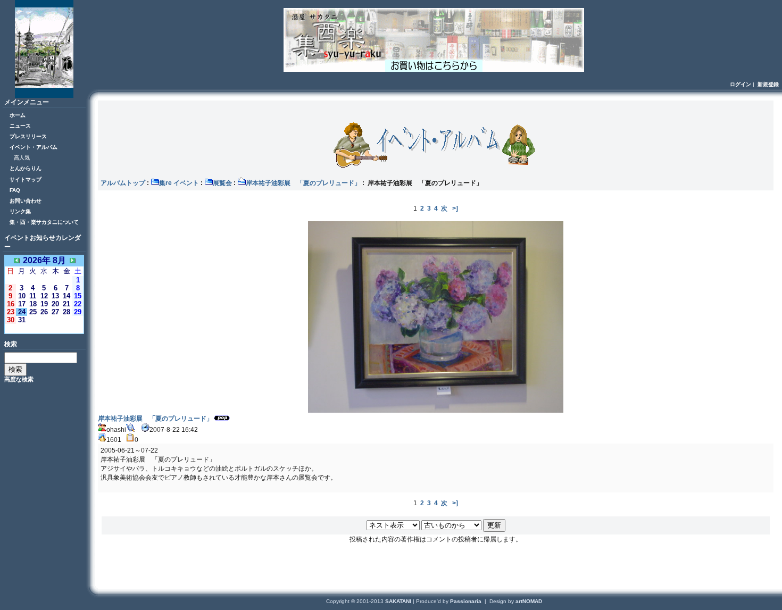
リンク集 (20, 211)
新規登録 (768, 84)
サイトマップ (25, 179)
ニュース (20, 126)
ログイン (740, 84)
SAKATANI (399, 601)
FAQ (15, 190)
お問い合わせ (25, 201)
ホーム (18, 115)
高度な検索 (19, 379)
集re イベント (179, 183)
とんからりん (25, 168)
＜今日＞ (44, 328)
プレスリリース (28, 136)
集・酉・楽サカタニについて (44, 222)
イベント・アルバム (33, 147)
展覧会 (222, 183)
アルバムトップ (123, 183)
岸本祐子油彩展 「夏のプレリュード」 (303, 183)
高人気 (22, 158)
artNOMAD (528, 601)
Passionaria (466, 601)
